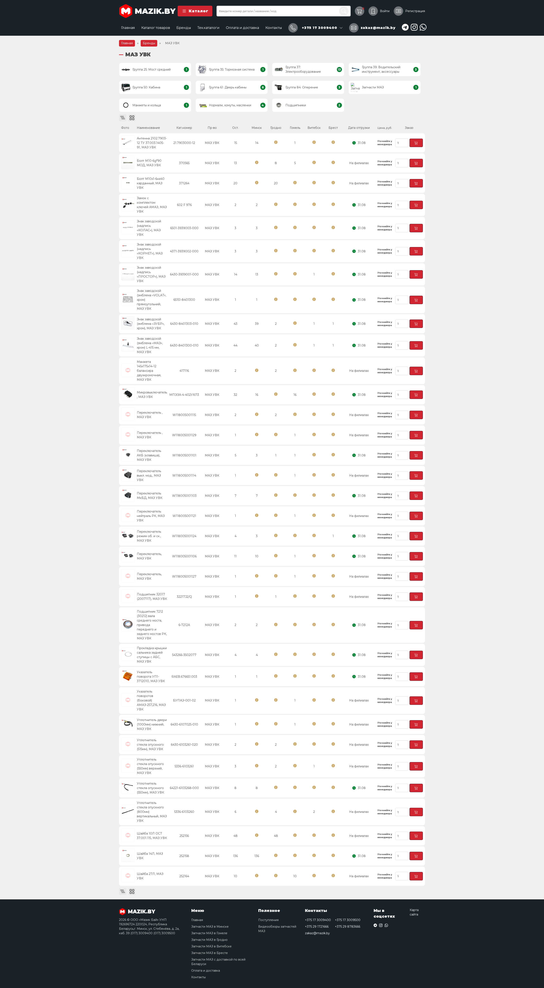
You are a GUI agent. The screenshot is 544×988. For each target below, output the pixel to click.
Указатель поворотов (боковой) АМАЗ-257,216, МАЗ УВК (151, 700)
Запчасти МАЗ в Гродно (209, 940)
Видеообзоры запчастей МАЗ (277, 929)
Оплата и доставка (242, 28)
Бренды (183, 28)
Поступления (268, 920)
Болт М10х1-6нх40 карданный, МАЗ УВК (150, 183)
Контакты (273, 28)
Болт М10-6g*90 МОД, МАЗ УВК (149, 163)
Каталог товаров (155, 28)
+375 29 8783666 (347, 926)
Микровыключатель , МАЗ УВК (152, 394)
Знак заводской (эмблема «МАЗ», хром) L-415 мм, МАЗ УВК (150, 345)
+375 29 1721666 (317, 926)
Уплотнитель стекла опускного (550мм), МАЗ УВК (150, 788)
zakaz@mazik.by (317, 933)
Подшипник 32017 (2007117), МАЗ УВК (152, 596)
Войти (385, 11)
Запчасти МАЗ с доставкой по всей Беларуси (218, 962)
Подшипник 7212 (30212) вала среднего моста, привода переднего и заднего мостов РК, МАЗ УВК (152, 625)
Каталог (198, 11)
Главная (128, 28)
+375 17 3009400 (318, 920)
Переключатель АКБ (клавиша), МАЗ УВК (149, 455)
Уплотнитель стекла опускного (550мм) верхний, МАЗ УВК (150, 766)
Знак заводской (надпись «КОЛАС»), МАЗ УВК (149, 228)
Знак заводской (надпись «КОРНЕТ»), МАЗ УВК (150, 251)
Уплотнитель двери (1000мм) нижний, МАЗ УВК (152, 724)
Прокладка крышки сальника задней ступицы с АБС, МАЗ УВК (152, 654)
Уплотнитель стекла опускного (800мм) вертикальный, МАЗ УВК (152, 812)
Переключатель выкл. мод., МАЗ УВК (149, 475)
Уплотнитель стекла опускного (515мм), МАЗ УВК (150, 744)
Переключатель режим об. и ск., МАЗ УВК (149, 536)
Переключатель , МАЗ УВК (150, 415)
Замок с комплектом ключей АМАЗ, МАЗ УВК (152, 204)
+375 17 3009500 (347, 920)
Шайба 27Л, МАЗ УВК (150, 876)
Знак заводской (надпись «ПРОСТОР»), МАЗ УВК (151, 274)
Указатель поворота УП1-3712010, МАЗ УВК (151, 676)
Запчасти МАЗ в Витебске (211, 946)
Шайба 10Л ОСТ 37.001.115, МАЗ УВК (152, 836)
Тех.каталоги (208, 28)
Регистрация (415, 11)
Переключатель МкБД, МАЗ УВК (149, 495)
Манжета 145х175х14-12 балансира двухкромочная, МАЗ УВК (149, 371)
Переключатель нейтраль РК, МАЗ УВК (151, 516)
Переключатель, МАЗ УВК (149, 556)
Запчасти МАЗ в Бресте (209, 953)
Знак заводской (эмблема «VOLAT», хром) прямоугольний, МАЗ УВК (151, 300)
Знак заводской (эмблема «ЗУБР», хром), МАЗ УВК (150, 323)
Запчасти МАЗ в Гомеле (209, 933)
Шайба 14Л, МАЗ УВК (150, 856)
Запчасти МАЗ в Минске (210, 926)
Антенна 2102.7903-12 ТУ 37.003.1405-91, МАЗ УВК (152, 142)
